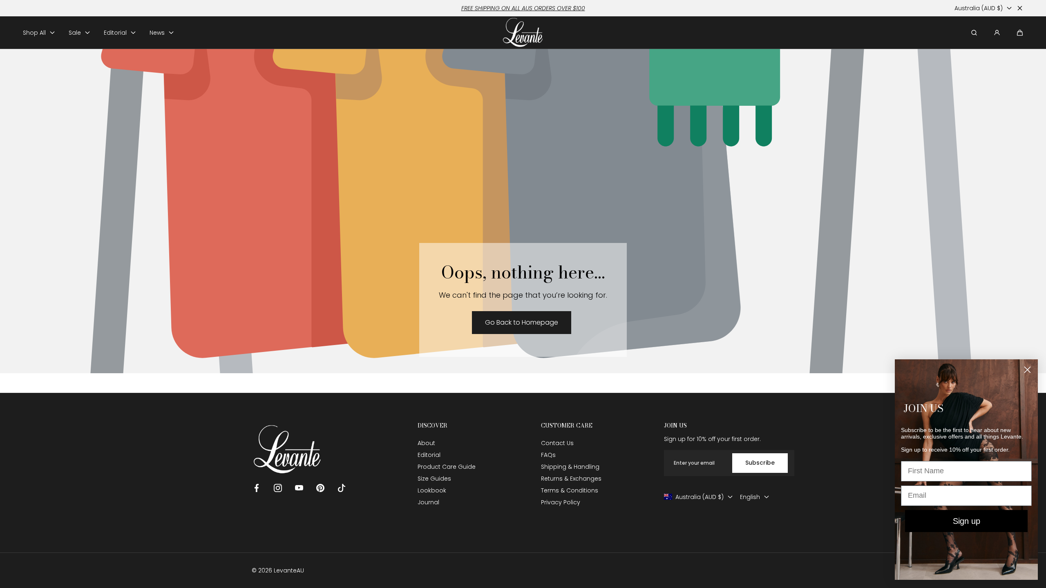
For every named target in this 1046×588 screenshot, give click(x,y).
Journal (428, 502)
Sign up (966, 521)
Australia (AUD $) (978, 8)
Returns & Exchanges (571, 478)
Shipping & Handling (570, 467)
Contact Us (557, 443)
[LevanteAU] (523, 32)
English (750, 497)
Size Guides (434, 478)
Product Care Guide (447, 467)
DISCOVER (432, 426)
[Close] (1020, 8)
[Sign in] (997, 32)
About (426, 443)
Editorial (429, 455)
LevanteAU (289, 570)
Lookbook (432, 490)
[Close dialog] (1027, 370)
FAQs (548, 455)
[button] (1020, 32)
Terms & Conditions (569, 490)
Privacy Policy (560, 502)
